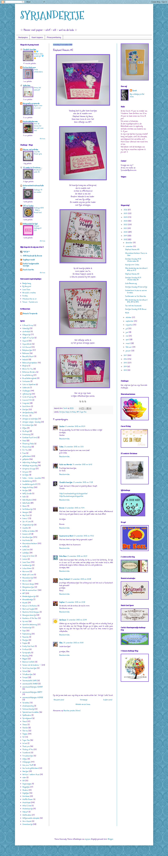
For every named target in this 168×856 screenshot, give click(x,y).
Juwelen (25, 528)
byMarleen (26, 85)
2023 (126, 221)
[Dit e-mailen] (80, 408)
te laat (24, 743)
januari (128, 350)
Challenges (26, 390)
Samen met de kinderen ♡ (31, 665)
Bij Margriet (26, 286)
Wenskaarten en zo (29, 299)
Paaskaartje (26, 627)
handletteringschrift (29, 484)
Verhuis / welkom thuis (30, 774)
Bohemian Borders (29, 372)
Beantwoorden (64, 438)
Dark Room (26, 406)
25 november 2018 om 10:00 (73, 642)
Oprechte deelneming (29, 624)
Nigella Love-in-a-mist (38, 106)
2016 (125, 359)
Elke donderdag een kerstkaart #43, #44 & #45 (136, 301)
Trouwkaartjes (27, 756)
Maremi (25, 581)
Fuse (24, 453)
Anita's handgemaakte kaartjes (31, 264)
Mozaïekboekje (27, 599)
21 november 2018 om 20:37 (77, 556)
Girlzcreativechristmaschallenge (33, 186)
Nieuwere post (59, 699)
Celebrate (25, 387)
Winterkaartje (27, 808)
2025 (126, 213)
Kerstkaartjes (27, 537)
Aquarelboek (27, 344)
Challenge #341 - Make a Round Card (39, 210)
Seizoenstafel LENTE (29, 680)
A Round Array (27, 325)
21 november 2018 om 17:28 (83, 482)
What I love (26, 805)
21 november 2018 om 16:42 (82, 464)
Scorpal (25, 677)
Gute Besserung (131, 283)
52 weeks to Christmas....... (32, 167)
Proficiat (25, 649)
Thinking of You (27, 749)
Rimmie (61, 508)
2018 (125, 239)
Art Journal (26, 347)
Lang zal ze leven (28, 556)
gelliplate (25, 459)
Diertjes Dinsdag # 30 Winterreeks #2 (133, 260)
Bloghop (25, 365)
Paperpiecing (26, 634)
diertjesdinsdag (27, 412)
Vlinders (25, 790)
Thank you (26, 746)
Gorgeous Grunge (28, 468)
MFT (78, 412)
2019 (125, 235)
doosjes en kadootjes (30, 419)
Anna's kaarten (28, 269)
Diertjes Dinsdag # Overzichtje (136, 287)
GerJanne (62, 620)
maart (128, 343)
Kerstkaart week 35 (37, 171)
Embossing (26, 434)
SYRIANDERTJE (52, 15)
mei (127, 336)
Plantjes (25, 640)
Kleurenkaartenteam (29, 543)
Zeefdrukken (26, 815)
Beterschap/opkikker (29, 362)
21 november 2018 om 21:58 (75, 602)
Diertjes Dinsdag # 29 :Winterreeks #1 (133, 278)
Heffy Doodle (27, 493)
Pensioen (25, 637)
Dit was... (25, 415)
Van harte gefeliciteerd (30, 768)
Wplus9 (25, 812)
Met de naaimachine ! (29, 590)
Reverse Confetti (28, 662)
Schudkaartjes (27, 674)
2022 (126, 224)
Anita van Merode (65, 464)
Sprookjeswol (27, 718)
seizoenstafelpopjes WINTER (32, 697)
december (129, 242)
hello (24, 496)
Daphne (62, 602)
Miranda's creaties (29, 292)
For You (25, 450)
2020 (126, 232)
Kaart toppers (37, 37)
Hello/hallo (26, 503)
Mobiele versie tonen (83, 704)
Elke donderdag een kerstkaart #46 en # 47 (136, 269)
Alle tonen (42, 139)
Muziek (24, 602)
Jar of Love (26, 521)
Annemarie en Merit (66, 536)
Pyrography (26, 652)
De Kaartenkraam (29, 67)
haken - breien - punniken (31, 478)
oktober (129, 317)
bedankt (25, 359)
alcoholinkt (26, 331)
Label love (26, 549)
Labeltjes (25, 553)
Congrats (25, 403)
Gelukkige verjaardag (29, 465)
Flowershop (26, 447)
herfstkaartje (27, 509)
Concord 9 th (27, 400)
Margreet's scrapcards (31, 103)
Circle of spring (27, 397)
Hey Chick (25, 515)
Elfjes (24, 428)
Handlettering (27, 481)
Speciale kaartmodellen (30, 712)
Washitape (26, 802)
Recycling (25, 655)
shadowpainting (28, 706)
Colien (61, 446)
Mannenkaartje (27, 578)
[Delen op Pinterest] (90, 408)
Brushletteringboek (29, 378)
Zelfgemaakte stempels (30, 818)
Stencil (24, 721)
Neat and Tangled (28, 609)
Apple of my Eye (28, 337)
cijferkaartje (26, 394)
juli (127, 328)
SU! (23, 737)
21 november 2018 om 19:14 (74, 508)
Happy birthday (70, 412)
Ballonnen (25, 353)
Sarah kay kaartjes (29, 668)
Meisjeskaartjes (28, 587)
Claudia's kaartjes (65, 482)
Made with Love (27, 574)
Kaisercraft (26, 534)
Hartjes (25, 490)
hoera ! (25, 518)
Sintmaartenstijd (28, 709)
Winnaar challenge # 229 (37, 228)
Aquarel (25, 341)
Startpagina (23, 37)
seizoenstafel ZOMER (30, 683)
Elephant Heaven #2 (132, 274)
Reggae (24, 658)
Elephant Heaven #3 (132, 249)
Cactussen (26, 381)
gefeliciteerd (26, 456)
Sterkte (25, 727)
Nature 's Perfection (29, 606)
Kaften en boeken (28, 531)
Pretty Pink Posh (28, 646)
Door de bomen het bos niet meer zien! (39, 127)
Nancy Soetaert (64, 579)
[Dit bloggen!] (82, 408)
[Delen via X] (85, 408)
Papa (24, 630)
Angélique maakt (29, 259)
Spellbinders (26, 715)
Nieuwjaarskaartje (29, 615)
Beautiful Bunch (28, 356)
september (130, 321)
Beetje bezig (26, 283)
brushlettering (27, 375)
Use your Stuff (27, 765)
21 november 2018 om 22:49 (77, 620)
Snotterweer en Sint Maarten (135, 296)
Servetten (25, 702)
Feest (24, 440)
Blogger (110, 839)
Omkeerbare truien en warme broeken (136, 291)
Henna (24, 506)
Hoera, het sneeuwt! (37, 88)
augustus (129, 324)
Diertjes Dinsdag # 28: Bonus (135, 309)
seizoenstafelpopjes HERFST (32, 692)
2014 (125, 366)
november (129, 246)
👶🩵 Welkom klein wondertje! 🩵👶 (39, 55)
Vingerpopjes (26, 784)
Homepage (83, 699)
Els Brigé (25, 431)
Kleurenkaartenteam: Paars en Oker (136, 254)
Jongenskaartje (27, 524)
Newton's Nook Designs (30, 612)
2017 (125, 355)
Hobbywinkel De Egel (30, 224)
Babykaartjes (27, 350)
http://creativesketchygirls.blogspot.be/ (73, 493)
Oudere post (107, 699)
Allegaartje (26, 334)
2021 (125, 228)
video (24, 777)
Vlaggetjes (26, 787)
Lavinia (24, 559)
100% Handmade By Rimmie (32, 255)
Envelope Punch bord (29, 437)
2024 (126, 217)
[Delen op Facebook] (87, 408)
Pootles (25, 296)
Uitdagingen (26, 762)
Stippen (24, 734)
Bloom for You (27, 369)
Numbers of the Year (30, 618)
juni (127, 332)
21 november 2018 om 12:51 (74, 446)
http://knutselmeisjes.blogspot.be (71, 496)
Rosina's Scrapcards (30, 313)
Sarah (134, 90)
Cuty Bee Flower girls (38, 152)
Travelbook (26, 752)
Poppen (24, 643)
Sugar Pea (83, 412)
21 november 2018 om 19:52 (84, 536)
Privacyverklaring (54, 37)
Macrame (25, 571)
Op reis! (25, 621)
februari (129, 347)
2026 (126, 209)
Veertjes (25, 771)
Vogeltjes (25, 793)
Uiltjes (24, 759)
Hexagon (25, 512)
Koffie (24, 546)
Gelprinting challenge (29, 462)
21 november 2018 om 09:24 (75, 426)
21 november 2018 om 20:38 (81, 579)
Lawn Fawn (26, 289)
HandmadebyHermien (30, 121)
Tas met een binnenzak (133, 305)
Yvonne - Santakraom (30, 302)
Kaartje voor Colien (132, 264)
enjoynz (87, 839)
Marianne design (28, 584)
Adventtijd (25, 328)
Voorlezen (25, 796)
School (24, 671)
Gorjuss (25, 472)
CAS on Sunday (28, 205)
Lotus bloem (27, 568)
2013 (125, 370)
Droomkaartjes (28, 425)
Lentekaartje (27, 565)
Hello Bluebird (27, 500)
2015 (126, 362)
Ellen (61, 642)
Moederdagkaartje (28, 596)
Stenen (24, 724)
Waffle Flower (27, 799)
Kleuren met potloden (30, 149)
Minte (127, 312)
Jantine (61, 426)
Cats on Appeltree (28, 384)
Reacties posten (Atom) (72, 710)
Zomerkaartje (27, 824)
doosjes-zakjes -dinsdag (31, 422)
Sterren (25, 730)
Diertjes (62, 412)
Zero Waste (26, 821)
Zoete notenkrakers (38, 70)
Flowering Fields (28, 443)
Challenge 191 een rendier (38, 191)
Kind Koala (26, 540)
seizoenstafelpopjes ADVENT (32, 687)
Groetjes (25, 475)
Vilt (23, 780)
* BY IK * (26, 252)
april (128, 339)
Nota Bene (63, 556)
